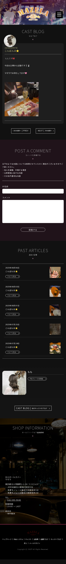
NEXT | (45, 130)
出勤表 (36, 539)
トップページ (7, 539)
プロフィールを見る (36, 379)
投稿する (33, 229)
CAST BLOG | (31, 408)
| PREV (21, 130)
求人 (25, 543)
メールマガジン (34, 543)
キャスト (28, 539)
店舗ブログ (44, 539)
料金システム (18, 539)
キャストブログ (56, 539)
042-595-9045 (14, 500)
